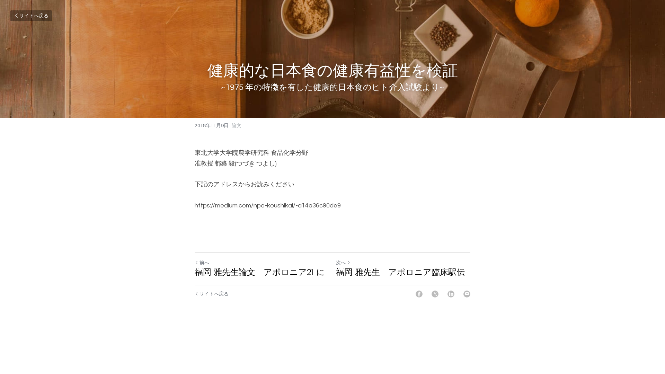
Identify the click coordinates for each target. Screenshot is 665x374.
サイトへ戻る (33, 16)
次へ (341, 262)
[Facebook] (419, 294)
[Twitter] (435, 294)
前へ (204, 262)
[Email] (466, 294)
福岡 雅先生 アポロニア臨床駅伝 (400, 272)
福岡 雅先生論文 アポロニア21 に (260, 272)
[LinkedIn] (450, 294)
